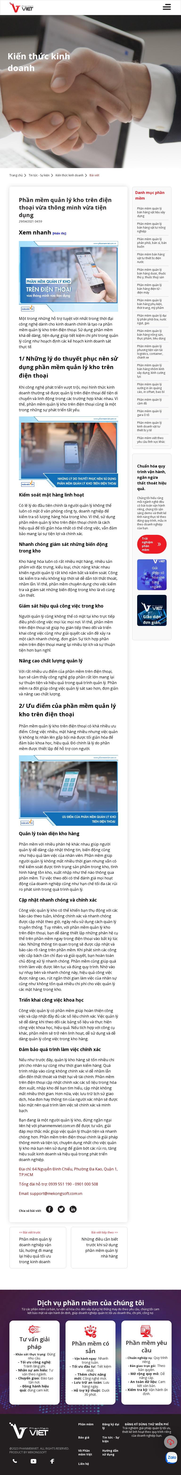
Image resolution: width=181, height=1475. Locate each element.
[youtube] (33, 1461)
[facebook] (49, 1209)
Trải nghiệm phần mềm (147, 544)
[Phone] (14, 1461)
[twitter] (61, 1209)
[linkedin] (73, 1209)
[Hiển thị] (59, 233)
